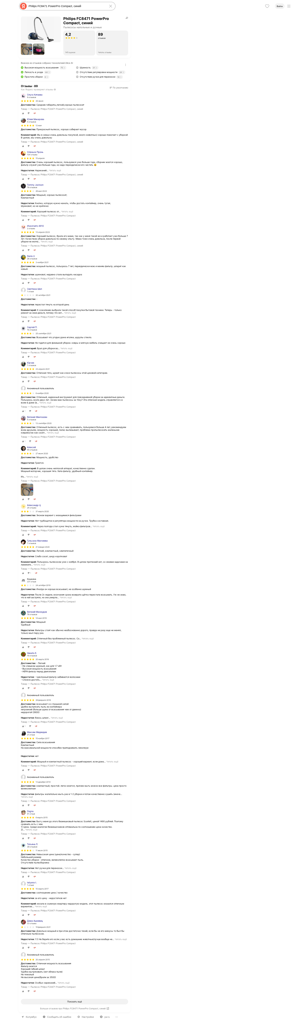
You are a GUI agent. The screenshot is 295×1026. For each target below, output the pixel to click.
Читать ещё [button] (55, 170)
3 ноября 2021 (42, 262)
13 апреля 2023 (43, 232)
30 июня (39, 101)
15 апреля (40, 158)
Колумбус (31, 1016)
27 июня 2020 (42, 453)
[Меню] (289, 6)
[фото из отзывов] (27, 490)
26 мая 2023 (41, 191)
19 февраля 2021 (43, 927)
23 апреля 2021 (43, 369)
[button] (26, 49)
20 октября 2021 (43, 295)
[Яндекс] (23, 6)
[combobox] (67, 6)
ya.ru (107, 1016)
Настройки (88, 1016)
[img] (27, 101)
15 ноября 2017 (42, 738)
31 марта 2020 (42, 511)
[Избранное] (267, 6)
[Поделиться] (127, 18)
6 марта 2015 (41, 817)
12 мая (39, 125)
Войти (280, 6)
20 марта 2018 (42, 659)
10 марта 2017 (42, 889)
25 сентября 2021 (43, 333)
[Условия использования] (125, 65)
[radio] (23, 113)
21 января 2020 (43, 547)
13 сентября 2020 (44, 423)
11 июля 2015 (41, 850)
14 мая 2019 (41, 618)
